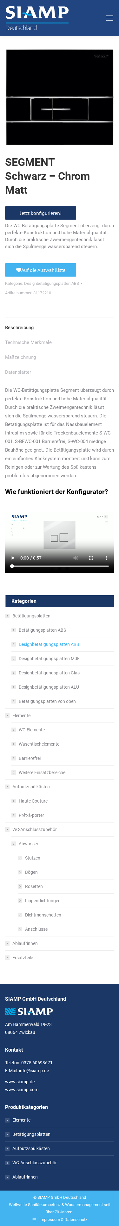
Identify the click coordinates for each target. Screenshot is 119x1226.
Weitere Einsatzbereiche (42, 772)
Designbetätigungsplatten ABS (51, 283)
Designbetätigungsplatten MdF (49, 658)
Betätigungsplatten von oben (47, 701)
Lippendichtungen (43, 900)
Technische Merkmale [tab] (28, 342)
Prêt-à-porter (31, 815)
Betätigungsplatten (31, 615)
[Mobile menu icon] (110, 18)
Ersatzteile (22, 957)
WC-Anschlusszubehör (34, 829)
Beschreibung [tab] (19, 327)
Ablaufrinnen (25, 943)
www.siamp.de (20, 1081)
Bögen (31, 872)
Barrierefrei (30, 758)
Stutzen (32, 857)
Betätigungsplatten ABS (42, 630)
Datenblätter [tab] (18, 372)
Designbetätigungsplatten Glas (49, 672)
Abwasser (28, 843)
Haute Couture (33, 801)
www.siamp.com (21, 1089)
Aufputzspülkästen (31, 786)
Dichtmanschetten (43, 914)
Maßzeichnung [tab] (20, 357)
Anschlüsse (36, 929)
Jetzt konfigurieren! (41, 213)
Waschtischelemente (39, 744)
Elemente (21, 715)
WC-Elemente (32, 729)
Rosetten (34, 886)
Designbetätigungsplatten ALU (49, 687)
